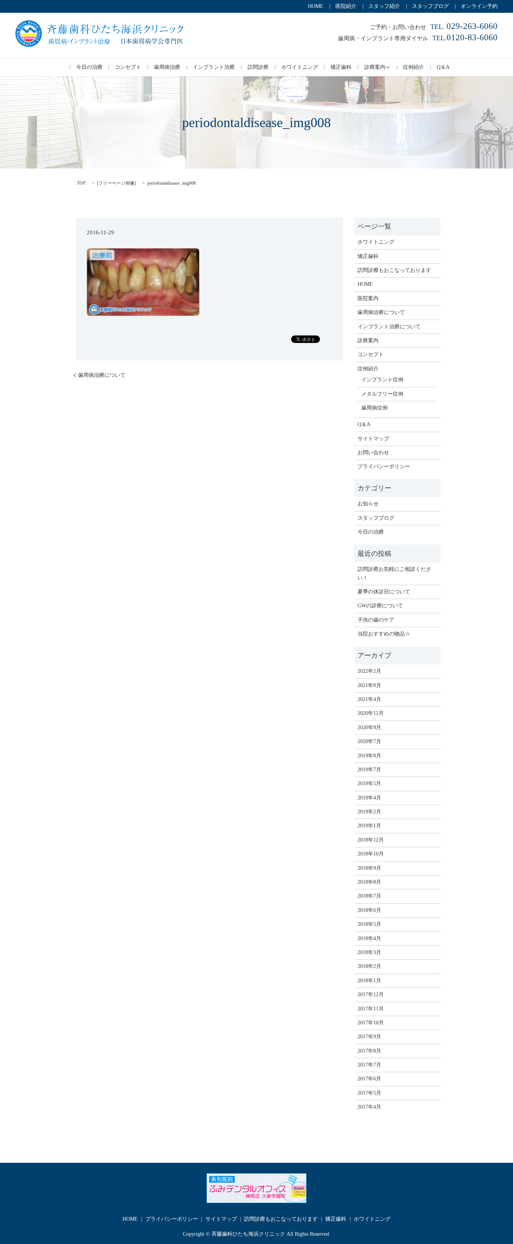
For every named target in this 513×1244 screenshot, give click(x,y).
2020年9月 (369, 727)
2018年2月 (369, 966)
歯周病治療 (167, 67)
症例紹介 (413, 67)
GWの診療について (380, 605)
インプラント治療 (214, 67)
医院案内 (368, 298)
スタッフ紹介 (384, 6)
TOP (81, 183)
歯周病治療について (101, 375)
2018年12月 (371, 840)
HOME (315, 6)
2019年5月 (369, 783)
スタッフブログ (430, 6)
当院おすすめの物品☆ (384, 634)
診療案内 (374, 67)
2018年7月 (369, 896)
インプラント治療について (389, 326)
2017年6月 (369, 1079)
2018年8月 (369, 882)
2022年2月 (369, 671)
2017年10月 (371, 1023)
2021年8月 (369, 685)
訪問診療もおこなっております (394, 270)
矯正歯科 (341, 67)
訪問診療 (258, 67)
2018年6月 (369, 910)
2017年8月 (369, 1051)
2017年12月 (371, 994)
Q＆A (443, 67)
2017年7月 (369, 1065)
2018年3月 (369, 952)
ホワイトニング (299, 67)
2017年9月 (369, 1036)
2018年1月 (369, 980)
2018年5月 (369, 924)
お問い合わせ (373, 452)
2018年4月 (369, 938)
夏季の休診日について (384, 592)
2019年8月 (369, 756)
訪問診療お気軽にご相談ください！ (394, 573)
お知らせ (368, 504)
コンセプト (128, 67)
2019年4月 (369, 798)
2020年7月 (369, 741)
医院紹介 (345, 6)
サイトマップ (373, 438)
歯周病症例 (374, 408)
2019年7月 (369, 769)
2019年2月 (369, 812)
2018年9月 (369, 868)
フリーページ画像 (116, 183)
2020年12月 (371, 713)
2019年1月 (369, 825)
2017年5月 (369, 1093)
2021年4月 (369, 699)
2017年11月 (371, 1009)
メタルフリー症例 (382, 394)
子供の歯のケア (376, 620)
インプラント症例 (382, 379)
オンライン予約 (479, 6)
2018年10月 (371, 854)
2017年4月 (369, 1107)
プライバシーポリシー (384, 466)
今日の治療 (89, 67)
